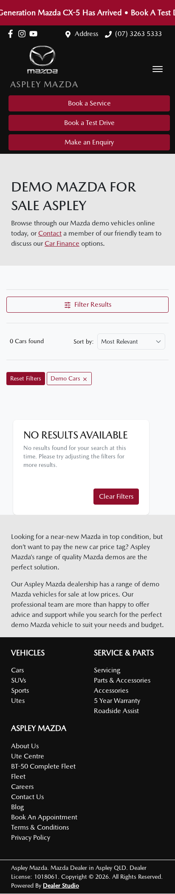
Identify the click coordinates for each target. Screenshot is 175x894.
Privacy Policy (30, 837)
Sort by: (83, 341)
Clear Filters (116, 496)
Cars (17, 670)
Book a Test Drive (89, 123)
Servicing (107, 670)
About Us (25, 746)
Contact (50, 233)
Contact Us (27, 797)
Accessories (111, 690)
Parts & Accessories (122, 680)
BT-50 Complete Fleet (43, 766)
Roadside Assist (116, 711)
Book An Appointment (44, 817)
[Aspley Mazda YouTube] (35, 34)
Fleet (18, 776)
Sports (20, 690)
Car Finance (62, 243)
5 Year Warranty (117, 701)
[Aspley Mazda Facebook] (12, 34)
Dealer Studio (61, 885)
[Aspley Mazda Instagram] (23, 34)
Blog (17, 807)
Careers (22, 787)
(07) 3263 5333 (138, 34)
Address (86, 34)
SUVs (18, 680)
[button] (157, 69)
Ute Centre (27, 756)
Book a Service (89, 103)
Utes (18, 701)
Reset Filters (25, 378)
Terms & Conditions (40, 827)
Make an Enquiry (89, 142)
